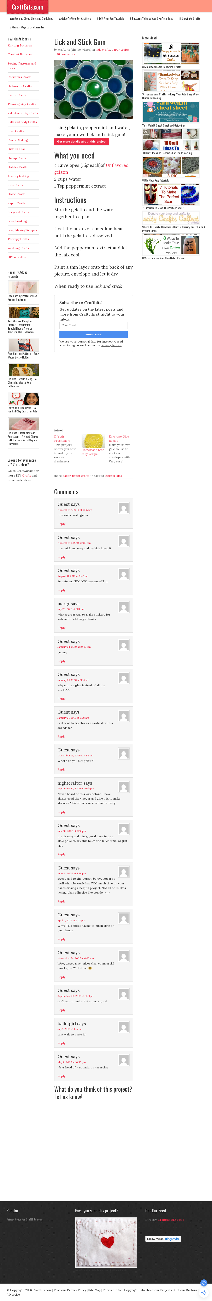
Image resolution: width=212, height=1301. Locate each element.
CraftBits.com (27, 6)
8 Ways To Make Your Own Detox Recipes (164, 258)
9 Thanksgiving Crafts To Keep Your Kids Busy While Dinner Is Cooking (170, 96)
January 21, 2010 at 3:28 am (73, 717)
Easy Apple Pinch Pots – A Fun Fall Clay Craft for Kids (22, 409)
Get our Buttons (185, 1290)
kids (119, 476)
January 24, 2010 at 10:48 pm (74, 646)
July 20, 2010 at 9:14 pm (71, 609)
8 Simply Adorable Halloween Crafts (161, 67)
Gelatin (110, 476)
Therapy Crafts (18, 239)
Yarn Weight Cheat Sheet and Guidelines (31, 18)
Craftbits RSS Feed (171, 1220)
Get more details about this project (81, 141)
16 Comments (66, 54)
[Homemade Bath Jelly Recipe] (93, 441)
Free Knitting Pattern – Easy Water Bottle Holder (23, 355)
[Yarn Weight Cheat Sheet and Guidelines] (171, 122)
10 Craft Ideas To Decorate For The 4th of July (167, 153)
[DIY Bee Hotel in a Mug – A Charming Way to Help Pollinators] (24, 376)
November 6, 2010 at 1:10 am (74, 542)
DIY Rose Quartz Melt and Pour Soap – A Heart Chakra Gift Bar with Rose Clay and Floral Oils (23, 438)
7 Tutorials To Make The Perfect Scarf (163, 208)
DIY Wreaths (17, 257)
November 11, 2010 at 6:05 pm (75, 509)
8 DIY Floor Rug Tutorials (110, 18)
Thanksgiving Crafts (22, 104)
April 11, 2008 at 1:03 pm (71, 920)
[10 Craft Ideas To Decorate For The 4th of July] (171, 150)
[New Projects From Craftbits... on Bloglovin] (163, 1241)
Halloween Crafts (20, 86)
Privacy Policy (76, 1290)
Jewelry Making (18, 176)
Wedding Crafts (18, 248)
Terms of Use (112, 1290)
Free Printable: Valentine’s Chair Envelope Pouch (100, 1270)
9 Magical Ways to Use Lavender (27, 27)
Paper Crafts (120, 49)
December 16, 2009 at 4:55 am (75, 755)
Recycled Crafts (18, 212)
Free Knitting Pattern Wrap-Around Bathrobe (23, 298)
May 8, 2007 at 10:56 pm (72, 1062)
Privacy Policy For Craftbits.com (24, 1219)
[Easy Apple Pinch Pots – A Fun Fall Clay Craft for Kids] (24, 405)
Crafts (26, 475)
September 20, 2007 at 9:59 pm (76, 995)
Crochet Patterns (20, 54)
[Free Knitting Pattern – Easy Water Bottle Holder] (24, 350)
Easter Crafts (17, 95)
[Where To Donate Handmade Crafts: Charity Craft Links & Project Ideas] (171, 224)
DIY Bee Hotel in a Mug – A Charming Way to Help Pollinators (22, 382)
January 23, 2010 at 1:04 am (73, 680)
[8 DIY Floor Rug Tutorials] (171, 177)
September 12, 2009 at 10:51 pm (76, 788)
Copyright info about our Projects (148, 1290)
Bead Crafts (16, 131)
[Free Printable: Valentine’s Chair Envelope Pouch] (107, 1267)
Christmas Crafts (19, 77)
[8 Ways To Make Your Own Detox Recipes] (171, 255)
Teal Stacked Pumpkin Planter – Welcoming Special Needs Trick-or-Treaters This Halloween (21, 326)
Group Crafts (17, 158)
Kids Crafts (103, 49)
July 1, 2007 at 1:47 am (70, 1028)
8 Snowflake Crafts (189, 18)
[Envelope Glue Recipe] (122, 448)
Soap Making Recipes (22, 230)
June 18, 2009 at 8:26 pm (72, 831)
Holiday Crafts (18, 167)
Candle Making (18, 140)
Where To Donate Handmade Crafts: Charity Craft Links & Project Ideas (173, 229)
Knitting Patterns (20, 45)
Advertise (13, 1294)
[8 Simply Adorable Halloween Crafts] (171, 64)
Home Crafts (16, 194)
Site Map (94, 1290)
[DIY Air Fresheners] (68, 448)
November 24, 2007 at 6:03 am (76, 958)
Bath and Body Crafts (22, 122)
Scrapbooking (17, 221)
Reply (61, 524)
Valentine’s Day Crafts (23, 113)
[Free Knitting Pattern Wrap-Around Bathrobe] (24, 293)
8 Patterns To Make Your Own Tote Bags (151, 18)
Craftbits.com (42, 1290)
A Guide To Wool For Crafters (75, 18)
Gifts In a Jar (16, 149)
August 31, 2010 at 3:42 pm (73, 576)
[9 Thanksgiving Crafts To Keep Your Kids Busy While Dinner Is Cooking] (171, 91)
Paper (67, 476)
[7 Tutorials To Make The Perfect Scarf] (171, 205)
